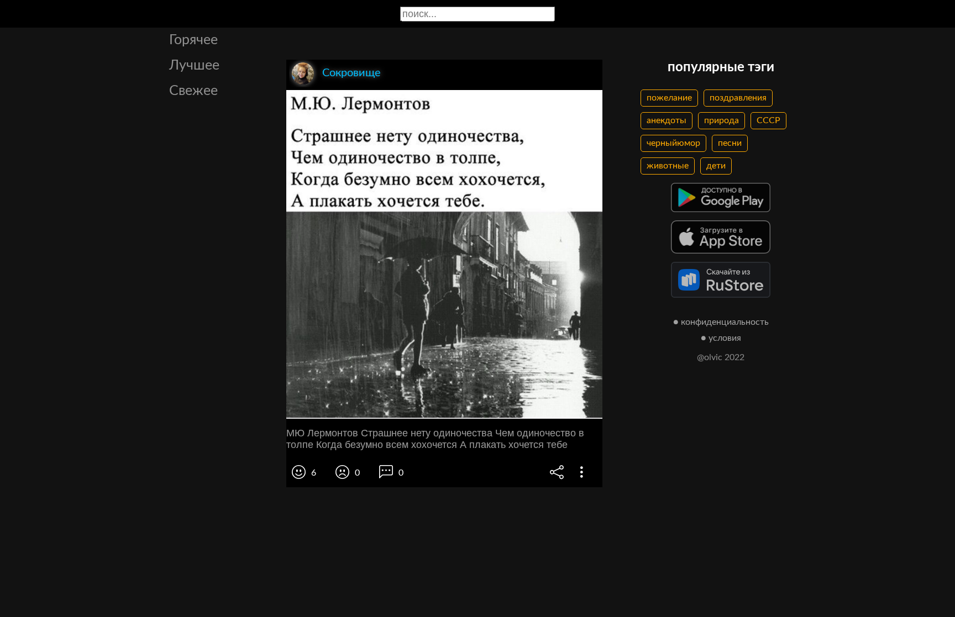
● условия (721, 338)
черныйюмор (673, 143)
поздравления (738, 97)
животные (668, 165)
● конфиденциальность (721, 322)
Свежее (193, 91)
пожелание (669, 97)
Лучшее (194, 65)
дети (716, 165)
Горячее (193, 40)
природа (721, 120)
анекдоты (666, 120)
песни (730, 143)
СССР (768, 120)
